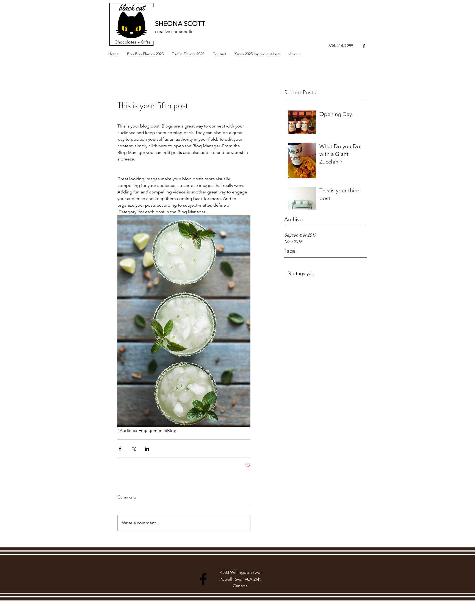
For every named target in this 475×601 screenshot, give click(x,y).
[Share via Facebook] (120, 448)
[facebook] (364, 46)
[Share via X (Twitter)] (133, 448)
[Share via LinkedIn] (147, 448)
